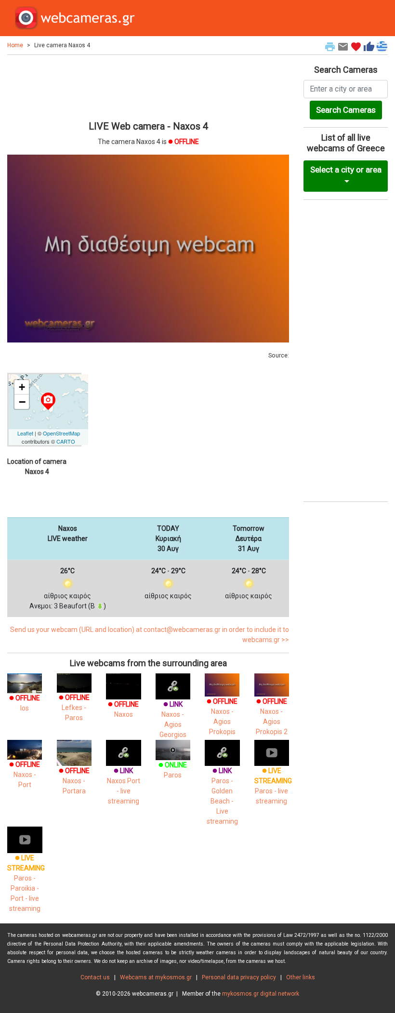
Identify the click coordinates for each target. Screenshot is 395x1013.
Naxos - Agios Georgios (172, 719)
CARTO (65, 441)
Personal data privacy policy (239, 977)
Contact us (95, 977)
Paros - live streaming (273, 786)
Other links (300, 977)
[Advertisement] (148, 86)
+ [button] (22, 387)
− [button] (22, 401)
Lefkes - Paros (74, 708)
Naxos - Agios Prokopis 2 (272, 716)
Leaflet (25, 433)
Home (15, 45)
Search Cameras (346, 110)
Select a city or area (346, 169)
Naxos (123, 709)
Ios (24, 703)
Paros (172, 770)
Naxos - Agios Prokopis (222, 716)
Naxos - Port (24, 775)
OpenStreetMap (61, 433)
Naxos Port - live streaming (123, 786)
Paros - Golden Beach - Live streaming (222, 796)
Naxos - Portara (74, 781)
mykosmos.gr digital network (260, 993)
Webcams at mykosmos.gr (156, 977)
